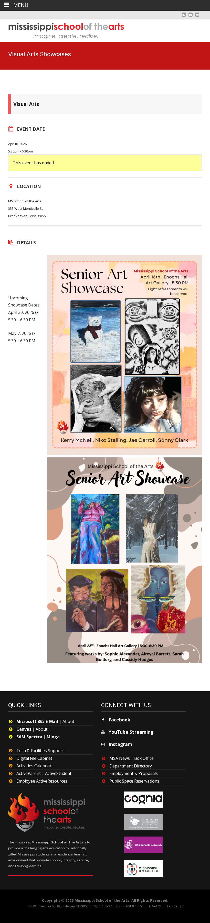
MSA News (119, 758)
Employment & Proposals (133, 773)
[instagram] (197, 17)
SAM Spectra (29, 737)
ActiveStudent (58, 773)
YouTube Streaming (131, 732)
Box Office (144, 758)
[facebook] (184, 17)
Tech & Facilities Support (40, 750)
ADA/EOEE (156, 906)
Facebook (119, 720)
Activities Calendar (33, 765)
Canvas (23, 729)
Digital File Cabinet (34, 758)
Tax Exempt (175, 906)
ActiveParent (28, 773)
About (68, 721)
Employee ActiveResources (41, 781)
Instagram (120, 744)
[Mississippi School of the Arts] (62, 29)
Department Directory (130, 766)
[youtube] (190, 17)
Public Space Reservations (134, 781)
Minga (53, 737)
